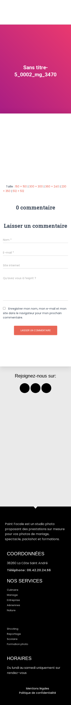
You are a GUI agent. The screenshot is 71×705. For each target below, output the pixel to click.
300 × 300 (36, 186)
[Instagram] (35, 388)
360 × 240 (52, 186)
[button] (60, 12)
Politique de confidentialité (37, 693)
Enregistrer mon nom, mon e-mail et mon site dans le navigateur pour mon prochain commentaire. (34, 313)
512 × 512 (18, 191)
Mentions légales (37, 688)
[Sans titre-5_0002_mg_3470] (35, 146)
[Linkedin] (46, 388)
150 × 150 (21, 186)
